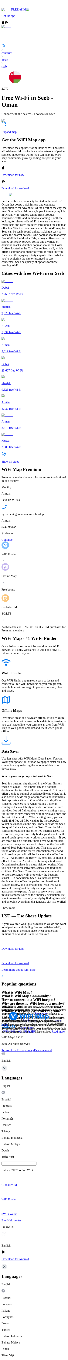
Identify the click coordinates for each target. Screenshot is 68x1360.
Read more (58, 1031)
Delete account (43, 1050)
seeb (4, 66)
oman (5, 59)
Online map (8, 1031)
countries (7, 53)
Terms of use (9, 1050)
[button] (34, 1057)
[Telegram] (13, 1027)
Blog (18, 1031)
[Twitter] (4, 1027)
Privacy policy (25, 1050)
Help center (28, 1031)
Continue (7, 539)
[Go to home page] (15, 6)
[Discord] (8, 1027)
